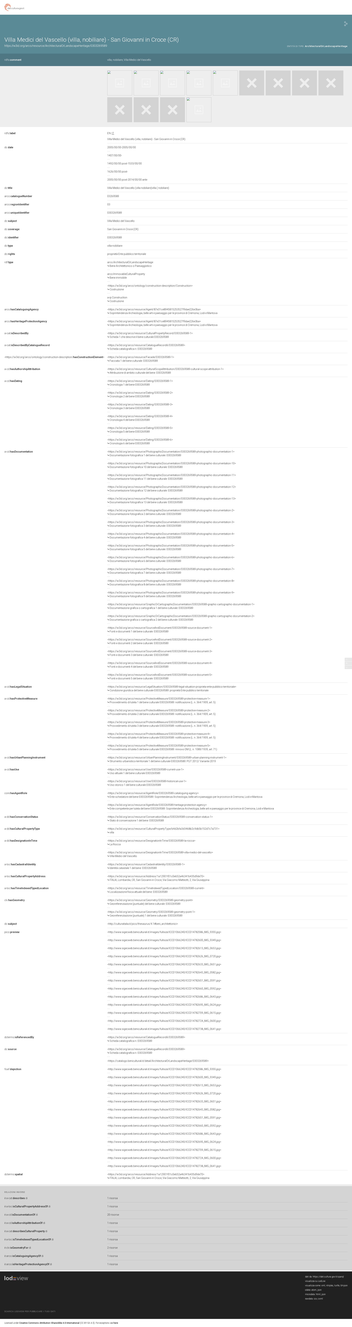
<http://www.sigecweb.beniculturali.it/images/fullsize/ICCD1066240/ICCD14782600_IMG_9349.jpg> (164, 940)
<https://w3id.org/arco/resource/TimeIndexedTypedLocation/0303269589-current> (155, 890)
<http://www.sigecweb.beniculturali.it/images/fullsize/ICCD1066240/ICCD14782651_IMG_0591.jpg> (164, 980)
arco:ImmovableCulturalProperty (126, 276)
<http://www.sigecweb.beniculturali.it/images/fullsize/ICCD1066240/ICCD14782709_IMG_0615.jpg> (164, 1012)
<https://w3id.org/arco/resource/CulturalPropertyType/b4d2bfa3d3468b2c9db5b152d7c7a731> (163, 830)
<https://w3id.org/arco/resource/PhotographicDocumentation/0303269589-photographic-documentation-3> (170, 524)
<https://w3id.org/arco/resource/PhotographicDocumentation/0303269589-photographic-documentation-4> (170, 535)
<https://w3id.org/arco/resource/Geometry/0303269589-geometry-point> (150, 902)
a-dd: (21, 816)
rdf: (8, 262)
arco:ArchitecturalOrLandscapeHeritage (130, 264)
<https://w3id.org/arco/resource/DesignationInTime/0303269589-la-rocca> (151, 842)
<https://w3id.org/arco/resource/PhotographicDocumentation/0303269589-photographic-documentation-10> (171, 465)
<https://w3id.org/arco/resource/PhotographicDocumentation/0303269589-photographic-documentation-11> (171, 477)
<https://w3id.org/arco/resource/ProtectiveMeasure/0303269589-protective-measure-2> (161, 712)
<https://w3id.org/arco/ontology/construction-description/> (54, 357)
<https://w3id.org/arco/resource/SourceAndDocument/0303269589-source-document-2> (159, 641)
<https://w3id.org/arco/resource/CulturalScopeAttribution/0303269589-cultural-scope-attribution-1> (165, 371)
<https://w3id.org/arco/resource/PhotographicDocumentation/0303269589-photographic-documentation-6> (170, 559)
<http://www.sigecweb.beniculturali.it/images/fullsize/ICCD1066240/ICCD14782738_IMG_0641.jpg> (164, 1029)
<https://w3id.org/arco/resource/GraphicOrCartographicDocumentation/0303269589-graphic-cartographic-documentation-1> (180, 606)
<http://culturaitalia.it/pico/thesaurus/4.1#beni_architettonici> (142, 923)
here (115, 1323)
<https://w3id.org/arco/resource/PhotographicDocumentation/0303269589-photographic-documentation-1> (170, 453)
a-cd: (22, 369)
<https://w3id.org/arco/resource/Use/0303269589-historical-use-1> (146, 783)
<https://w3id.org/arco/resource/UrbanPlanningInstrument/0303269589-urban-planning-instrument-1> (166, 759)
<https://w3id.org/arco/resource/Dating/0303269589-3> (140, 406)
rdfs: (12, 59)
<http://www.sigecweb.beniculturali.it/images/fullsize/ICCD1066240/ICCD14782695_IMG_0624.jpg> (164, 1004)
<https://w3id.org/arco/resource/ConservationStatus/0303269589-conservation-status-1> (160, 818)
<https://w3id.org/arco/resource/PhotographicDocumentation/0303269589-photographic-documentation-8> (170, 582)
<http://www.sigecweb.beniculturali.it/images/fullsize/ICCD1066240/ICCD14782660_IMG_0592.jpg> (164, 988)
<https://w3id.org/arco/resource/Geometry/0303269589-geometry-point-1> (151, 913)
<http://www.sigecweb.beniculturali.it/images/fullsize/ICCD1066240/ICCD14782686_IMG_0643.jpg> (164, 996)
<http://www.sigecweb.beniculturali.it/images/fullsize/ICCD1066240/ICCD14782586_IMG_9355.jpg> (164, 932)
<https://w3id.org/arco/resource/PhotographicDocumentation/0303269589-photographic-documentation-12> (171, 488)
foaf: (12, 1069)
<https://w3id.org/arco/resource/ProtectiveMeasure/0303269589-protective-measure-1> (161, 700)
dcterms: (19, 1037)
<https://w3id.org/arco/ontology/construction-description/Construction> (150, 287)
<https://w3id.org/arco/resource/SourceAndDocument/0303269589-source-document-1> (159, 629)
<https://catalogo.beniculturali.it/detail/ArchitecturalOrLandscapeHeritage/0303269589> (158, 1060)
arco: (18, 196)
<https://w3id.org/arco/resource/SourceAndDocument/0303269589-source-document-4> (159, 665)
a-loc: (20, 864)
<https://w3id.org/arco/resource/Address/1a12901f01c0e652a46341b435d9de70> (158, 878)
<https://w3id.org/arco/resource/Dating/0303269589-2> (140, 394)
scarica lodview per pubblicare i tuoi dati (29, 1311)
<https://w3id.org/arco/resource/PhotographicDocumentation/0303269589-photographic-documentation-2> (170, 512)
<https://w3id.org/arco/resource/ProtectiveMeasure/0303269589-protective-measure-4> (161, 735)
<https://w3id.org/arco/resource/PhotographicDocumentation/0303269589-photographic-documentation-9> (170, 594)
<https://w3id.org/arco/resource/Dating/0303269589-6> (140, 441)
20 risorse (113, 1214)
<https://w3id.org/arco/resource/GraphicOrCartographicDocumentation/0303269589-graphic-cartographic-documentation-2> (180, 618)
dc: (8, 147)
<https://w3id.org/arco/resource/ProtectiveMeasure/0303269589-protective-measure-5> (162, 747)
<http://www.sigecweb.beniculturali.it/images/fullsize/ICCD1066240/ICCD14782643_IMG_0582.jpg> (164, 972)
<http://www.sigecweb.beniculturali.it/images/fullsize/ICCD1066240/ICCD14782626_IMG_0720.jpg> (164, 956)
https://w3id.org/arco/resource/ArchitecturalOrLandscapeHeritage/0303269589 (55, 46)
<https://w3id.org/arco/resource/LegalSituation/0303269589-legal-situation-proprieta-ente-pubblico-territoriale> (171, 688)
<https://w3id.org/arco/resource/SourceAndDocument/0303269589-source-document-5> (159, 676)
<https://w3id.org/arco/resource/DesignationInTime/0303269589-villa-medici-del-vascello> (160, 854)
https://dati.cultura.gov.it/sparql (328, 1276)
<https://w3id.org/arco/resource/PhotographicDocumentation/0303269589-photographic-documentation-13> (171, 500)
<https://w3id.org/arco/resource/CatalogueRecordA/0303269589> (146, 347)
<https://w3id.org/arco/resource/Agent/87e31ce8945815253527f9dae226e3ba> (162, 311)
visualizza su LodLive (315, 1281)
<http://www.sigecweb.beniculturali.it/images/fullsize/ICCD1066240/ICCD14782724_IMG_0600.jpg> (164, 1020)
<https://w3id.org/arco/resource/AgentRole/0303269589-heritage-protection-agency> (190, 806)
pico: (11, 932)
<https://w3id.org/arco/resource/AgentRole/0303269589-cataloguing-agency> (184, 795)
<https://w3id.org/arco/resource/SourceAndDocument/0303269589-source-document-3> (159, 653)
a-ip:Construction (117, 299)
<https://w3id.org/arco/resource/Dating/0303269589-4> (140, 418)
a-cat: (16, 333)
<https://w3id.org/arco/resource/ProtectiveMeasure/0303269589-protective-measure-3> (161, 724)
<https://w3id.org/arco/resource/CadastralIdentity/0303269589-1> (146, 866)
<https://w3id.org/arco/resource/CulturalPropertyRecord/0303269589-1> (150, 335)
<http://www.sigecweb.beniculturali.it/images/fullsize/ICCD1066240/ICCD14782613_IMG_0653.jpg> (164, 948)
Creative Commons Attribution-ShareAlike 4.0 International (49, 1323)
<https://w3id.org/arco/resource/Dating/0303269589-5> (140, 429)
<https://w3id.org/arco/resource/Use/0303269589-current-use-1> (145, 771)
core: (15, 793)
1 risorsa (112, 1198)
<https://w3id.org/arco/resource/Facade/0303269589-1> (140, 359)
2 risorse (112, 1247)
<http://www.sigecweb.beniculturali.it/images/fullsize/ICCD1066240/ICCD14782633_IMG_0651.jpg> (164, 964)
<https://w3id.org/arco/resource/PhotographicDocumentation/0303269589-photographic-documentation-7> (170, 571)
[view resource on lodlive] (346, 23)
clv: (14, 900)
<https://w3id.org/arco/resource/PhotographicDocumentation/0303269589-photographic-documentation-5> (170, 547)
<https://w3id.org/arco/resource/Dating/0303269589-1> (140, 383)
